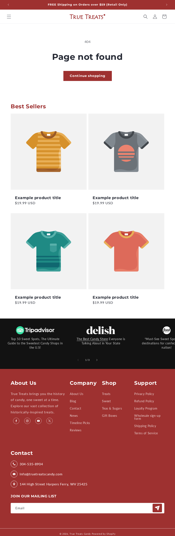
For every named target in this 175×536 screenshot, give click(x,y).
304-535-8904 (31, 464)
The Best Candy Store (92, 339)
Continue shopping (87, 76)
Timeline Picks (80, 423)
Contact (75, 408)
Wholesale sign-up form (147, 417)
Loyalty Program (145, 408)
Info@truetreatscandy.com (41, 474)
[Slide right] (97, 360)
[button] (9, 16)
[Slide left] (78, 360)
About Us (76, 394)
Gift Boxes (109, 415)
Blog (73, 401)
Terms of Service (146, 433)
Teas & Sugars (112, 408)
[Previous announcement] (8, 4)
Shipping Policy (145, 426)
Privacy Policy (144, 394)
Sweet (106, 401)
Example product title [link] (38, 197)
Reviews (75, 430)
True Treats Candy (80, 533)
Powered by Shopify (104, 533)
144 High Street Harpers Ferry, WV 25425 (53, 484)
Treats (106, 394)
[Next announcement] (166, 4)
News (74, 415)
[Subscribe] (157, 508)
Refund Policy (144, 401)
